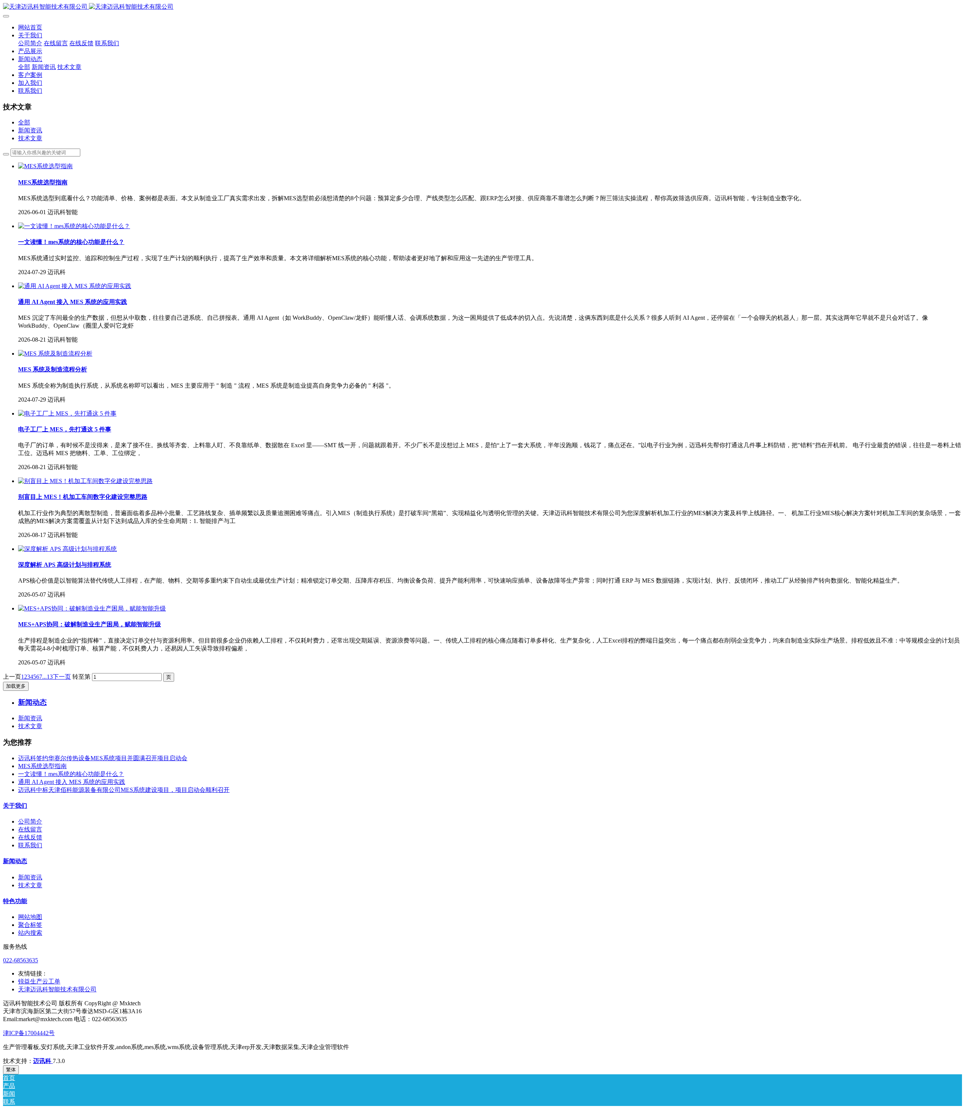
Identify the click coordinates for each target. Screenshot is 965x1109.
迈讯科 (43, 1061)
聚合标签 (30, 925)
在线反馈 (30, 837)
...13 (47, 676)
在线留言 (30, 829)
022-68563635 (20, 960)
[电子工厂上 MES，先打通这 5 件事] (67, 413)
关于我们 (15, 805)
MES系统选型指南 (42, 766)
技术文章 (30, 138)
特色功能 (15, 901)
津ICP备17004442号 (29, 1033)
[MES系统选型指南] (45, 166)
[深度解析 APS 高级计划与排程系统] (67, 549)
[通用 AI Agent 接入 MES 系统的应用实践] (74, 286)
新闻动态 (15, 861)
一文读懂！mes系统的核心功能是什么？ (71, 774)
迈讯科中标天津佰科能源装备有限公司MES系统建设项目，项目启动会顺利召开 (124, 790)
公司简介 (30, 821)
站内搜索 (30, 933)
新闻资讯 (30, 130)
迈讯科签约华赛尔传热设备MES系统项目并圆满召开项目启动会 (102, 758)
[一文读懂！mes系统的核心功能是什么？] (74, 226)
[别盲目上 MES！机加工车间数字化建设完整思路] (85, 481)
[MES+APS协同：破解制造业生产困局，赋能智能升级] (92, 608)
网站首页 (30, 27)
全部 (24, 67)
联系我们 (30, 845)
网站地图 (30, 917)
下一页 (62, 676)
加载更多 (16, 686)
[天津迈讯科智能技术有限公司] (482, 7)
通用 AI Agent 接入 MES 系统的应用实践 (71, 782)
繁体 (11, 1069)
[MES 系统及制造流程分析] (55, 353)
